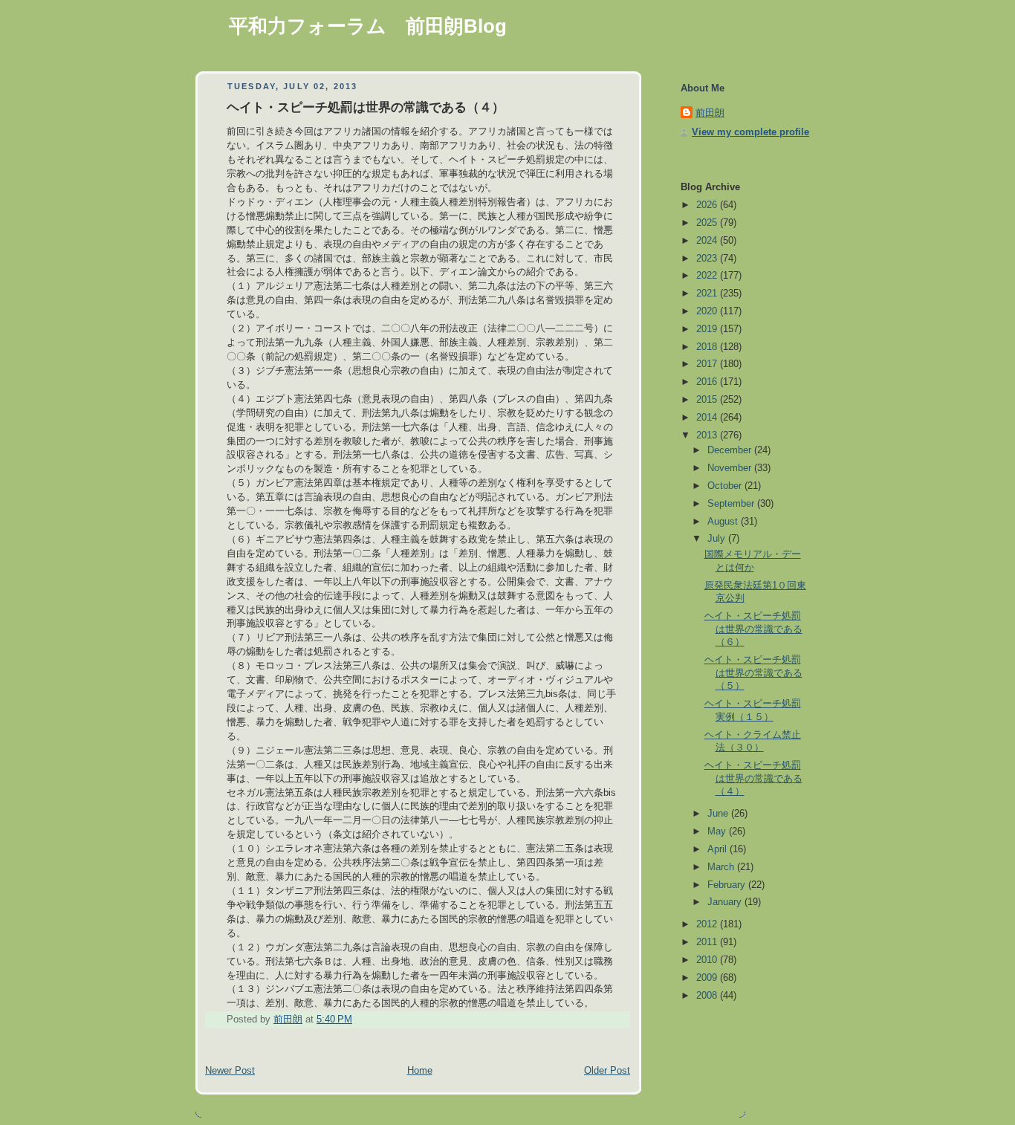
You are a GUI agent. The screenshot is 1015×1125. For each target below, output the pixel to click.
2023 (708, 258)
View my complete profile (750, 132)
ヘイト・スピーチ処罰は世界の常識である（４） (753, 778)
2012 (708, 924)
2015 (708, 400)
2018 (708, 347)
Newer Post (230, 1071)
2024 (708, 241)
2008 (708, 996)
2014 (708, 417)
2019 (708, 329)
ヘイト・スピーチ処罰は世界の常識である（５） (753, 673)
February (727, 885)
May (718, 831)
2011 (708, 942)
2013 (708, 435)
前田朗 (709, 113)
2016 (708, 382)
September (732, 504)
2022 (708, 275)
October (726, 486)
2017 (708, 364)
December (730, 450)
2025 (708, 223)
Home (419, 1071)
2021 (708, 293)
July (717, 539)
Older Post (607, 1071)
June (719, 813)
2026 (708, 205)
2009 (708, 978)
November (730, 468)
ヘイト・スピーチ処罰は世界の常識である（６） (753, 629)
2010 (708, 960)
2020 (708, 311)
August (724, 521)
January (726, 902)
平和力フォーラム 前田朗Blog (368, 26)
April (718, 849)
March (722, 867)
